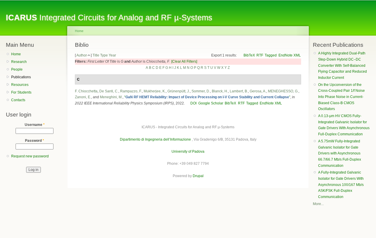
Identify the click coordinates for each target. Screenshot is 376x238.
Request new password (30, 156)
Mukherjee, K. (155, 91)
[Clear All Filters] (184, 61)
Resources (19, 85)
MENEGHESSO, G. (283, 91)
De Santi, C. (108, 91)
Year (112, 55)
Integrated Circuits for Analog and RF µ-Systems (109, 17)
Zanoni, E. (83, 97)
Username (35, 125)
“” (207, 97)
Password (34, 141)
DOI (193, 103)
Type (104, 55)
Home (16, 54)
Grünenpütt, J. (178, 91)
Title (96, 55)
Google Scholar (210, 103)
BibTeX (249, 55)
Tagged (271, 55)
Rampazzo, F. (131, 91)
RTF (259, 55)
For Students (21, 92)
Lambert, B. (239, 91)
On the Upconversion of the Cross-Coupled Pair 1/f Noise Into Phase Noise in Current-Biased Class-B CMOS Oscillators (341, 97)
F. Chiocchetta (86, 91)
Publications (21, 77)
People (17, 69)
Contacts (18, 100)
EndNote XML (289, 55)
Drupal (198, 176)
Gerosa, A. (258, 91)
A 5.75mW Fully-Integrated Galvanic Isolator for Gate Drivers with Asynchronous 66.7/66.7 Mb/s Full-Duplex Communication (339, 153)
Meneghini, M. (111, 97)
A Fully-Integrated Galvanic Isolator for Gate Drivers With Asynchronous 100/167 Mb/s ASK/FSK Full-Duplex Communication (341, 184)
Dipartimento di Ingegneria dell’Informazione (155, 139)
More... (318, 204)
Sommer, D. (201, 91)
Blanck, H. (220, 91)
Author (81, 55)
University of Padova (188, 151)
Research (19, 62)
